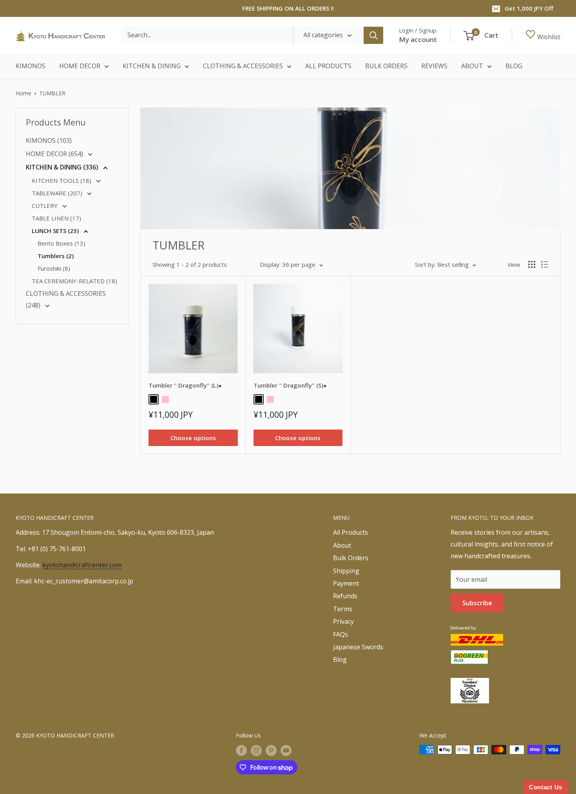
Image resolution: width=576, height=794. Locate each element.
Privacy (343, 621)
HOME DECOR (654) (55, 153)
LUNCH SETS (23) (56, 231)
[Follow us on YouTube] (286, 750)
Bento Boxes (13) (61, 243)
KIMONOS (30, 66)
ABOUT (472, 66)
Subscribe (477, 603)
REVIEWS (434, 66)
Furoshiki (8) (54, 268)
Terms (342, 609)
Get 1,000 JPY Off (529, 8)
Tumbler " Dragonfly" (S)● (290, 385)
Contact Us (545, 787)
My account (418, 39)
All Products (350, 532)
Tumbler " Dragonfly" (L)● (185, 385)
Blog (340, 659)
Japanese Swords (358, 647)
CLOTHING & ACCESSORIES (243, 66)
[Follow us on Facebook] (241, 750)
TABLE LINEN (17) (56, 218)
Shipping (346, 570)
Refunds (345, 596)
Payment (346, 583)
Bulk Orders (350, 558)
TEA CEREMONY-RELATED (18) (74, 281)
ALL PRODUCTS (328, 66)
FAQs (340, 634)
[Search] (373, 35)
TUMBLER (52, 93)
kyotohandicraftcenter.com (81, 565)
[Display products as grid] (531, 264)
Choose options (193, 438)
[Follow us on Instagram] (256, 750)
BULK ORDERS (386, 66)
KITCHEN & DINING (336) (63, 167)
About (342, 545)
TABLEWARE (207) (58, 193)
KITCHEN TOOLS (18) (62, 180)
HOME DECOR (79, 66)
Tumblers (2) (56, 256)
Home (23, 93)
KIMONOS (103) (49, 140)
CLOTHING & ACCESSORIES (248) (66, 299)
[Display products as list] (544, 264)
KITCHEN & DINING (152, 66)
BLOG (513, 66)
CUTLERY (45, 205)
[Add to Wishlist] (228, 293)
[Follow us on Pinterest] (271, 750)
